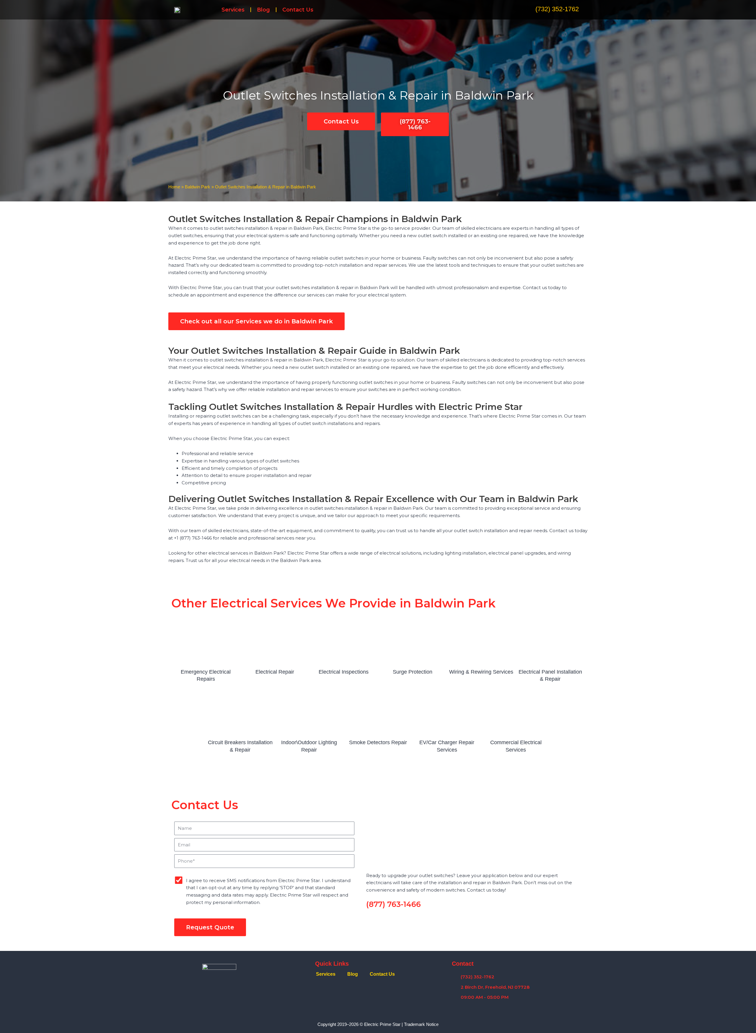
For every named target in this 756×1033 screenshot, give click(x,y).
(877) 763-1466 (393, 904)
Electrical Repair (274, 672)
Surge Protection (412, 672)
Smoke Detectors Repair (378, 742)
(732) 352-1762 (557, 9)
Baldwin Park (197, 186)
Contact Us (297, 9)
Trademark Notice (421, 1024)
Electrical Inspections (344, 672)
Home (174, 186)
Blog (263, 9)
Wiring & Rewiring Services (481, 672)
